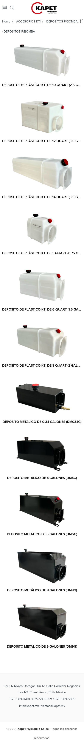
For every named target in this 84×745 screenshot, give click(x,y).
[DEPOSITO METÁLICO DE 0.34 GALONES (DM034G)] (42, 398)
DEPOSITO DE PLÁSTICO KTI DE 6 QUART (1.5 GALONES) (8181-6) (42, 309)
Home (6, 21)
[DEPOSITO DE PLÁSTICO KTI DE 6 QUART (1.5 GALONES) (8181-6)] (42, 285)
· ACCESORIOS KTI (27, 21)
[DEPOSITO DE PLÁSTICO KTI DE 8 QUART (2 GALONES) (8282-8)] (42, 341)
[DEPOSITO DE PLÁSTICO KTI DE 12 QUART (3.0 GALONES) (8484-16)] (42, 117)
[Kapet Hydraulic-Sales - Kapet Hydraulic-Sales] (44, 8)
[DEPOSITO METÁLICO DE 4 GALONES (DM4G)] (42, 454)
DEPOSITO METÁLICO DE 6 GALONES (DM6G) (42, 534)
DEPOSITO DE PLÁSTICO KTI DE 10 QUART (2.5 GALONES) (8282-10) (42, 85)
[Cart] (80, 8)
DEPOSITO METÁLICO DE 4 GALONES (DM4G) (42, 478)
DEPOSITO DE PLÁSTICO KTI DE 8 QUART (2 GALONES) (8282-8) (42, 365)
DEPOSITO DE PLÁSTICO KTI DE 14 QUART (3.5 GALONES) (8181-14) (42, 197)
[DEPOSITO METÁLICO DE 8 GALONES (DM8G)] (42, 566)
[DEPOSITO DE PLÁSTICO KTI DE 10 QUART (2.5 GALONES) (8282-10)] (42, 61)
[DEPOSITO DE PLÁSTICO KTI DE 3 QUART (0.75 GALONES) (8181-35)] (42, 229)
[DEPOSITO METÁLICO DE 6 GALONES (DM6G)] (42, 510)
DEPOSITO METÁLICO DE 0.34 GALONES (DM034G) (42, 422)
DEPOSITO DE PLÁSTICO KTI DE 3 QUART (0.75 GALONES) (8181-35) (42, 253)
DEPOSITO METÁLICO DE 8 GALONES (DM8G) (42, 590)
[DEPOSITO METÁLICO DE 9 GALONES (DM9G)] (42, 622)
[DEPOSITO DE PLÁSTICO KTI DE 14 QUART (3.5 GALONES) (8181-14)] (42, 173)
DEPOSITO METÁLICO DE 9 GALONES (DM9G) (42, 646)
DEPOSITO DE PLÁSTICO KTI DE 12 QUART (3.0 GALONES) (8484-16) (42, 141)
